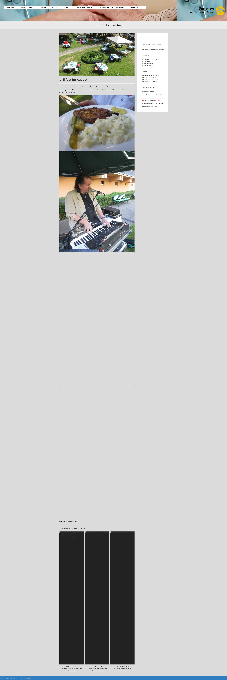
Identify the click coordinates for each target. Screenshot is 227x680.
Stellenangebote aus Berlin (149, 77)
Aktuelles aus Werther (147, 65)
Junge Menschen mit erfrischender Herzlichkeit (122, 667)
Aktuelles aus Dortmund (148, 63)
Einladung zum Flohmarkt (148, 91)
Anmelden (134, 7)
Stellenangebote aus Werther (149, 81)
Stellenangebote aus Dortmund (150, 79)
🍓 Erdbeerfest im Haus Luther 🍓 (151, 100)
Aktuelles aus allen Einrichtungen (150, 59)
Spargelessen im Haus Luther (149, 106)
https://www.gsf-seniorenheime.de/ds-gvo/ (153, 49)
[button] (112, 7)
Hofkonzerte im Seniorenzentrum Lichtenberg (71, 667)
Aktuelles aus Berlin (147, 61)
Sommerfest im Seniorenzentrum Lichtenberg (97, 667)
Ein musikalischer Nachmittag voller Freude (153, 103)
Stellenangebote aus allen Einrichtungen (152, 75)
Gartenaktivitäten (72, 521)
